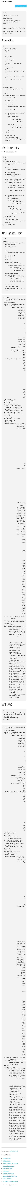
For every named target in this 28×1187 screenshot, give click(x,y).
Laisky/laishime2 (14, 1151)
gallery (12, 1185)
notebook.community (6, 1)
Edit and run (20, 6)
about (15, 1185)
